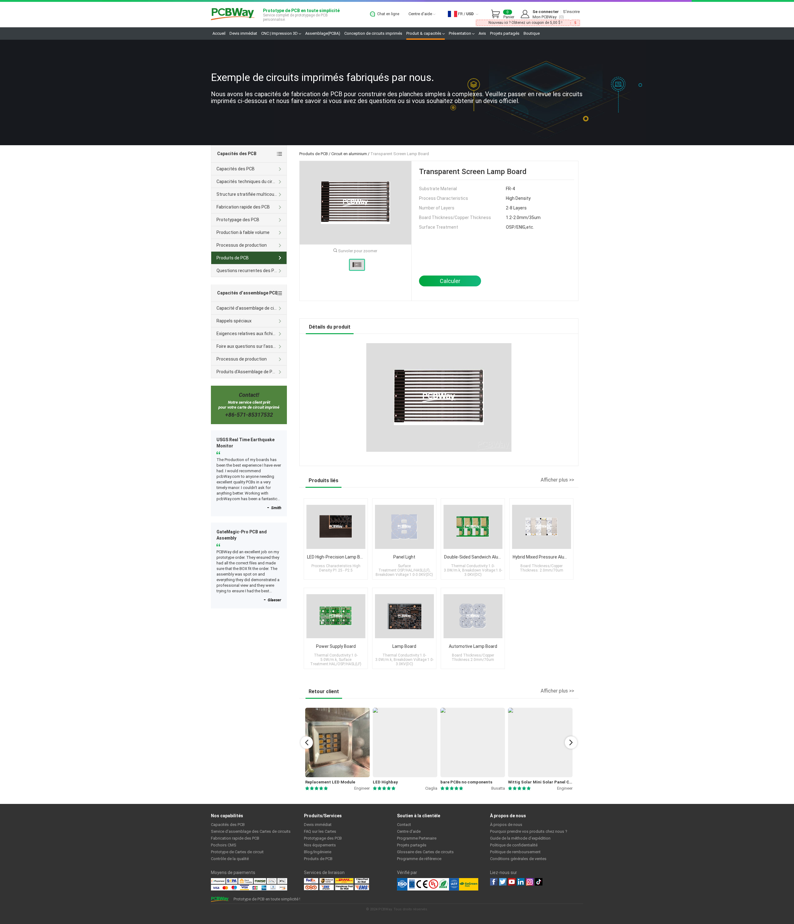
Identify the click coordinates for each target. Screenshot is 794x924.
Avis (482, 33)
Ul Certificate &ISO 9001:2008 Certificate (428, 884)
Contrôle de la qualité (230, 858)
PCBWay (233, 14)
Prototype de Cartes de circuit (237, 852)
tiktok (538, 882)
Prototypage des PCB (237, 219)
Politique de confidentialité (514, 845)
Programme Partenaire (416, 838)
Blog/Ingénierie (317, 852)
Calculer (450, 281)
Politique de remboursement (515, 852)
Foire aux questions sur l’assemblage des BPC (251, 346)
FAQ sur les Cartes (320, 831)
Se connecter (546, 11)
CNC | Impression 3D (280, 33)
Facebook (493, 882)
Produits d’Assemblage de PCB (247, 371)
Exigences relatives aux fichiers (247, 333)
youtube (511, 882)
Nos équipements (320, 845)
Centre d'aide (420, 13)
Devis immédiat (243, 33)
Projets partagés (505, 33)
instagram (529, 882)
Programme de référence (419, 858)
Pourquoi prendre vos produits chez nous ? (528, 831)
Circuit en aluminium (349, 153)
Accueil (218, 33)
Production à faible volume (243, 232)
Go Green (468, 884)
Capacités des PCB (235, 168)
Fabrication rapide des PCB (243, 206)
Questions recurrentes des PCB (248, 270)
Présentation (460, 33)
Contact (404, 824)
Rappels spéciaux (234, 320)
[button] (307, 742)
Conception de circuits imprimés (373, 33)
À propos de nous (506, 824)
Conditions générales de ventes (518, 858)
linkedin (520, 882)
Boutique (532, 33)
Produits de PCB (313, 153)
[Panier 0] (497, 14)
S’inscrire (571, 11)
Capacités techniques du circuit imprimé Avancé (251, 181)
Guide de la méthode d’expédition (520, 838)
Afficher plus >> (557, 480)
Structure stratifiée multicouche (249, 194)
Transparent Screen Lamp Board (399, 153)
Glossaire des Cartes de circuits (425, 852)
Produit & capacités (424, 33)
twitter (502, 882)
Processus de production (241, 245)
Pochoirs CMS (223, 845)
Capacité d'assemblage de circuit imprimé (251, 308)
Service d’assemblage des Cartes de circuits (251, 831)
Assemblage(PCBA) (322, 33)
